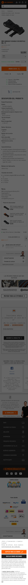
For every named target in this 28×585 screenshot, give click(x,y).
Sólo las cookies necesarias (14, 556)
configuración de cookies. (10, 546)
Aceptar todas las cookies (12, 552)
